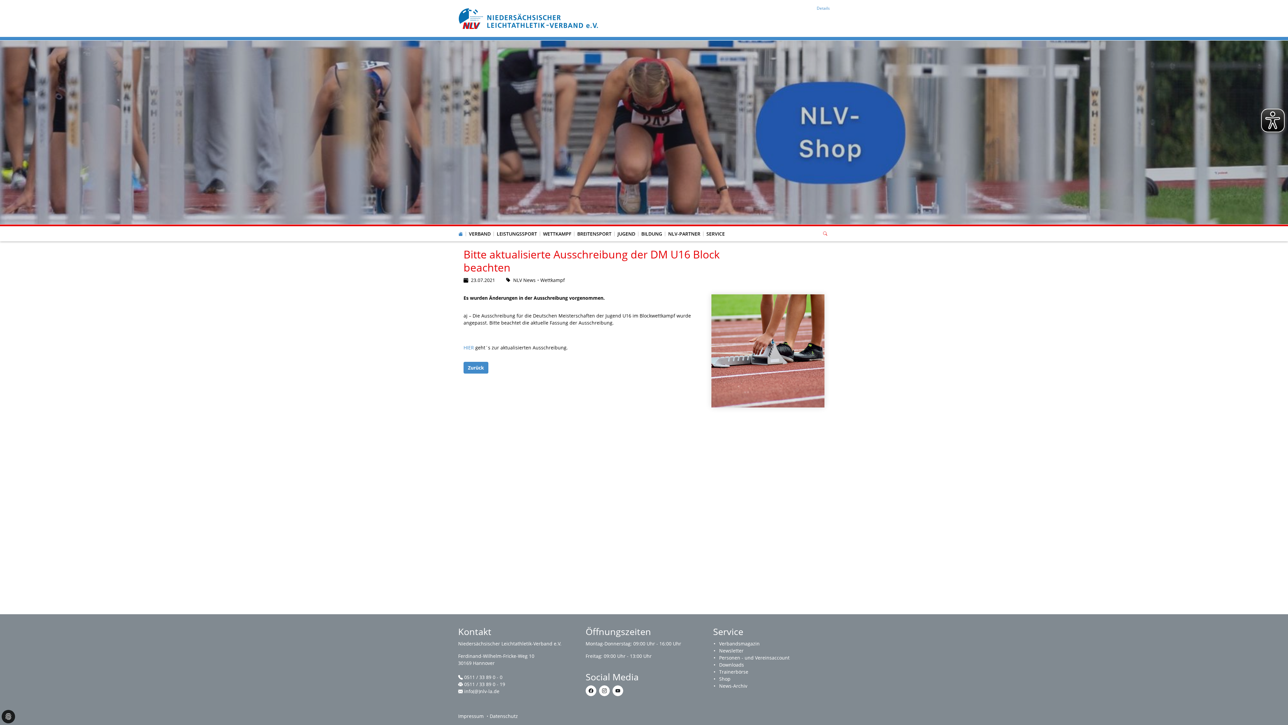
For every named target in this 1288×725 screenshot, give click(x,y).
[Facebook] (591, 690)
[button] (480, 227)
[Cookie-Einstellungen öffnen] (8, 716)
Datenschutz (504, 716)
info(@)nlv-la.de (481, 691)
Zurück (476, 368)
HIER (469, 347)
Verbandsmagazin (739, 643)
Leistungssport (517, 234)
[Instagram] (604, 690)
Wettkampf (557, 234)
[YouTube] (617, 690)
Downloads (731, 665)
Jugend (626, 234)
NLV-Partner (684, 234)
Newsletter (731, 650)
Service (715, 234)
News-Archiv (733, 686)
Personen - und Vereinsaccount (754, 658)
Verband (480, 234)
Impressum (471, 716)
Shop (725, 679)
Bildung (651, 234)
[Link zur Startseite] (529, 18)
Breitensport (594, 234)
